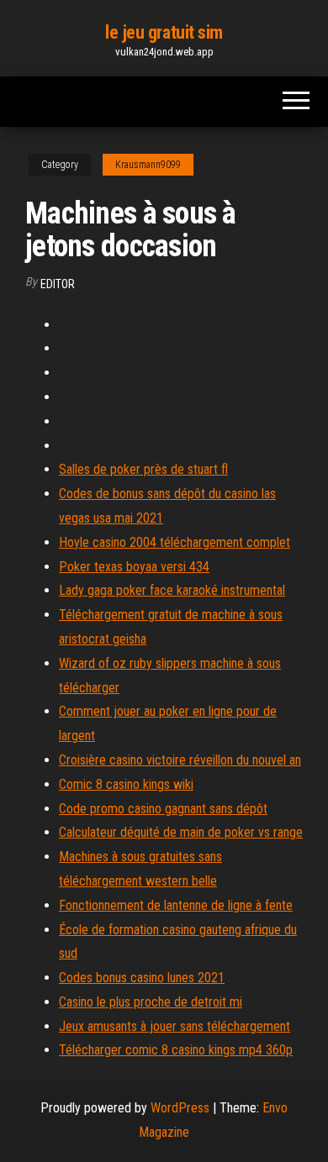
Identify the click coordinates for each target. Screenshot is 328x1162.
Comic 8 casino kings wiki (126, 784)
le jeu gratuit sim (164, 32)
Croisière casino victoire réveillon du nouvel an (180, 760)
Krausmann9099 (148, 165)
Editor (57, 284)
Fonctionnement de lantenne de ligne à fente (176, 905)
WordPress (180, 1108)
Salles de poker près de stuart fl (143, 469)
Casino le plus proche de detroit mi (150, 1002)
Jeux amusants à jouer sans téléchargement (174, 1026)
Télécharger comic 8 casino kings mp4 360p (176, 1050)
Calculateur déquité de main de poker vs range (181, 832)
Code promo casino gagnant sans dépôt (163, 809)
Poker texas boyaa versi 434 (134, 567)
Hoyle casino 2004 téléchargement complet (174, 542)
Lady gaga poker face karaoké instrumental (172, 590)
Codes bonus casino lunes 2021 (142, 978)
